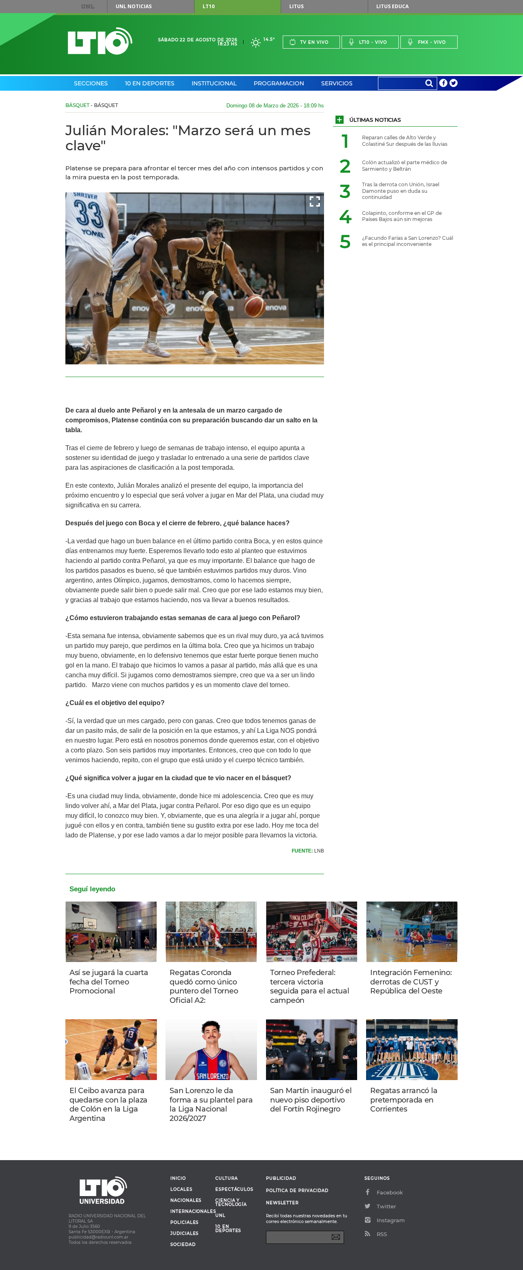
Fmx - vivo (432, 42)
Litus (296, 6)
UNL (88, 6)
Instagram (391, 1220)
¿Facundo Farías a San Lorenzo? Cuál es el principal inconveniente (407, 241)
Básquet (77, 105)
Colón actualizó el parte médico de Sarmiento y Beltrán (404, 165)
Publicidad (281, 1178)
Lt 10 (100, 41)
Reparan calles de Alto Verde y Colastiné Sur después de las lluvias (404, 140)
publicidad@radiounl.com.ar (98, 1237)
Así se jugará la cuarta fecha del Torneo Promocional (108, 981)
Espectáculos (234, 1189)
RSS (382, 1234)
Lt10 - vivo (373, 42)
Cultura (226, 1178)
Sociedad (183, 1245)
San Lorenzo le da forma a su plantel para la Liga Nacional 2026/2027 (211, 1104)
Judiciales (184, 1234)
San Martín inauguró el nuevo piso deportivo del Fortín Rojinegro (311, 1100)
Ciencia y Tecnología (231, 1203)
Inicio (178, 1178)
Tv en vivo (314, 42)
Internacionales (189, 1212)
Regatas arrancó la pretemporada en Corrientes (403, 1100)
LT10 (209, 6)
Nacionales (185, 1201)
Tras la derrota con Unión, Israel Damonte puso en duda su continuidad (400, 190)
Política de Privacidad (297, 1190)
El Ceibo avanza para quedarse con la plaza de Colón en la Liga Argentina (108, 1104)
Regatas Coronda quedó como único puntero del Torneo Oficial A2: (204, 986)
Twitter (386, 1206)
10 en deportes (228, 1229)
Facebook (390, 1192)
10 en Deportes (149, 83)
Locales (181, 1189)
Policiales (184, 1223)
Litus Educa (392, 6)
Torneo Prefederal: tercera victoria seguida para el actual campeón (309, 986)
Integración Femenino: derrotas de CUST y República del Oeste (410, 981)
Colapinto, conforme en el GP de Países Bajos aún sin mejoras (402, 216)
